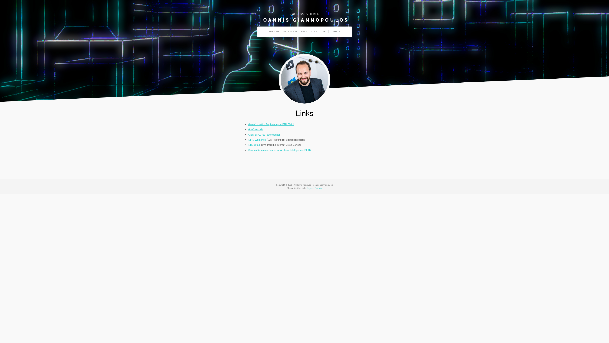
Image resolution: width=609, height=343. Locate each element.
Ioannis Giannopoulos (304, 20)
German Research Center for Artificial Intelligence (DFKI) (279, 150)
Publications (290, 31)
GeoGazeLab (255, 129)
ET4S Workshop (257, 139)
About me (274, 31)
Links (324, 31)
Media (314, 31)
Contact (335, 31)
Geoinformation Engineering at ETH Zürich (271, 124)
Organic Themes (314, 188)
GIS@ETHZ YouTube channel (264, 134)
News (304, 31)
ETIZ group (254, 144)
